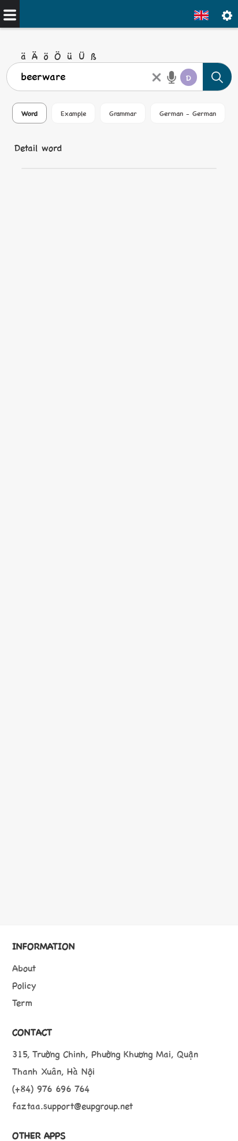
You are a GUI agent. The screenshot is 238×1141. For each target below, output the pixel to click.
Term (22, 1002)
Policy (24, 985)
